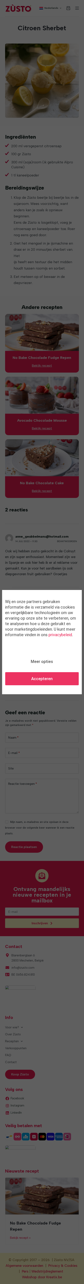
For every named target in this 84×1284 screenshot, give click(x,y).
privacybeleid (60, 634)
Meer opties (42, 661)
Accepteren (42, 678)
